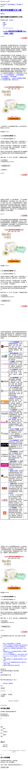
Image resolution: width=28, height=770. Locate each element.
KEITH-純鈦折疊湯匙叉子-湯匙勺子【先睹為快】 (14, 646)
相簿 (4, 22)
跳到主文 (3, 13)
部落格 (4, 24)
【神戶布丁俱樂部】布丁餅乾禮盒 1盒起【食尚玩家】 (15, 645)
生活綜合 (11, 20)
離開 (7, 767)
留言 (11, 679)
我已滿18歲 (3, 767)
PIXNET (6, 750)
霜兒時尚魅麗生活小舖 (11, 10)
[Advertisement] (14, 187)
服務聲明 (14, 751)
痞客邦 (7, 679)
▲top (2, 685)
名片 (4, 25)
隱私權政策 (23, 750)
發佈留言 (2, 696)
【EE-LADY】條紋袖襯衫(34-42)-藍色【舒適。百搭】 (15, 654)
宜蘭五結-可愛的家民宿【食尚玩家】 (11, 665)
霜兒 (2, 672)
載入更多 (2, 688)
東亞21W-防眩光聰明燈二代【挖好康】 (12, 643)
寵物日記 (11, 683)
